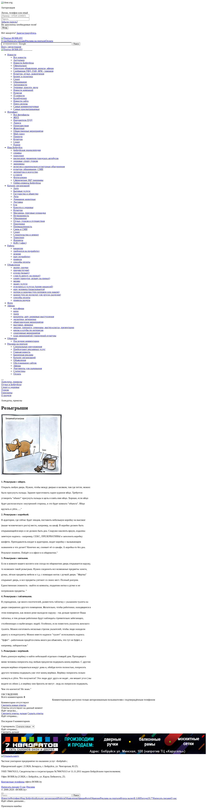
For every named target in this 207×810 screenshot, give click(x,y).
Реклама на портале (35, 41)
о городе (17, 174)
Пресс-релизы (20, 103)
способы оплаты (21, 262)
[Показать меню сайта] (2, 379)
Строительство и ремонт (26, 234)
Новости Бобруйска (23, 63)
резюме (17, 254)
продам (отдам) (21, 270)
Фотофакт (12, 112)
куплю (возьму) (21, 273)
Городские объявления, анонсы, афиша (33, 68)
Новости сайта (20, 101)
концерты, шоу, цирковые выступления (33, 316)
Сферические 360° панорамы (28, 180)
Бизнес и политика (23, 76)
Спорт (16, 79)
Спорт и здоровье (10, 387)
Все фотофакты (21, 114)
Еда (15, 204)
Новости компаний (23, 90)
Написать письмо (16, 41)
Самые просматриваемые (26, 109)
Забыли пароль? (9, 22)
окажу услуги (20, 284)
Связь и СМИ (20, 229)
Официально (20, 65)
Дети (15, 196)
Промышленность (22, 226)
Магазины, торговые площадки (29, 213)
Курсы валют (130, 798)
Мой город (19, 133)
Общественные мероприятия (28, 131)
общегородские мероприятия (28, 322)
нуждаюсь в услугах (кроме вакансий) (33, 286)
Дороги (17, 123)
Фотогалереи (20, 177)
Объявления (13, 264)
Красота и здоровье (23, 207)
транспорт (18, 155)
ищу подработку (21, 256)
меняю (16, 281)
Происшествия (21, 125)
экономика (18, 163)
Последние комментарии (26, 341)
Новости (11, 54)
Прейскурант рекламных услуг (29, 349)
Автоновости (20, 84)
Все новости (19, 57)
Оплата (49, 41)
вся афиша (18, 308)
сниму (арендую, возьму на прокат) (31, 278)
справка (17, 153)
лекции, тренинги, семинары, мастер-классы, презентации (43, 327)
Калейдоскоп (20, 98)
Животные (18, 128)
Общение (12, 338)
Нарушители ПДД (22, 120)
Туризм (5, 390)
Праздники (19, 224)
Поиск (76, 44)
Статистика (19, 371)
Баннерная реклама (23, 354)
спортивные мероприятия (26, 333)
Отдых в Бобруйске (11, 384)
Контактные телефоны (13, 781)
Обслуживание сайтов (25, 363)
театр (16, 314)
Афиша (11, 305)
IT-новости (19, 95)
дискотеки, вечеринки (24, 319)
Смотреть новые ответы (13, 705)
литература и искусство (25, 172)
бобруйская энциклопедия (27, 150)
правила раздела (21, 300)
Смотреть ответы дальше (14, 713)
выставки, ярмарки (23, 324)
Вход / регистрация (11, 46)
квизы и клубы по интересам (28, 330)
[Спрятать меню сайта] (2, 793)
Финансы (18, 240)
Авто (16, 188)
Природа (17, 136)
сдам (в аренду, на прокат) (26, 275)
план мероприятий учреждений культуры (34, 335)
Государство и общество (25, 193)
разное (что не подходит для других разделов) (37, 294)
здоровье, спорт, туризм (25, 161)
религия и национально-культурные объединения (39, 166)
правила (17, 259)
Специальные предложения (27, 346)
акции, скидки (20, 267)
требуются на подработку (26, 251)
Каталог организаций (18, 185)
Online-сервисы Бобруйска (27, 183)
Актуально (19, 60)
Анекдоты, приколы (11, 381)
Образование (20, 82)
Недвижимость (21, 215)
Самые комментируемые (26, 106)
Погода (146, 798)
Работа (10, 245)
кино (15, 311)
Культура (18, 139)
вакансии (18, 248)
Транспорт (18, 237)
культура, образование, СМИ (28, 169)
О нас (4, 41)
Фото (10, 303)
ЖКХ (16, 117)
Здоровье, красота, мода (25, 87)
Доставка (18, 202)
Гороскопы (6, 392)
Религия (17, 93)
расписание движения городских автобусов (35, 158)
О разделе (6, 395)
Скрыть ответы (35, 713)
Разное (16, 144)
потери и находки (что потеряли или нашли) (36, 292)
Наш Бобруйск (14, 147)
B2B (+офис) (20, 243)
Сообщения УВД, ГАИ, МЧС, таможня (33, 71)
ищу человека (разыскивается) (29, 289)
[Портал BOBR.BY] (12, 38)
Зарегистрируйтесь (26, 33)
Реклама (30, 787)
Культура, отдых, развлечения (28, 73)
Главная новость (21, 352)
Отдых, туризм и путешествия (29, 221)
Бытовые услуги (21, 191)
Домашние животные (24, 199)
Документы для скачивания (27, 368)
